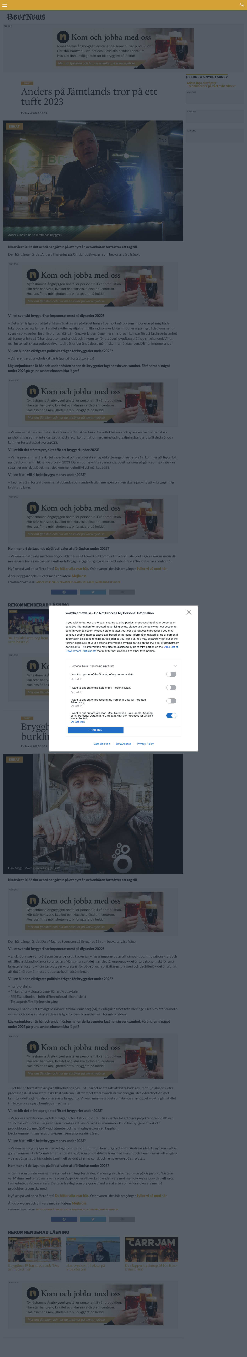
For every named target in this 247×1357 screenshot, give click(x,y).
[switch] (171, 674)
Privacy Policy (145, 743)
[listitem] (123, 666)
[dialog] (123, 678)
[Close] (190, 613)
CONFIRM (96, 730)
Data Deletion (101, 743)
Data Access (123, 743)
